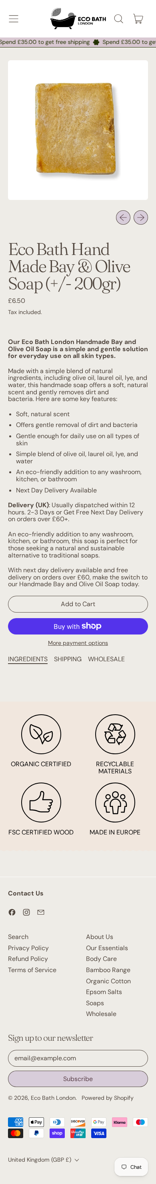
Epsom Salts (104, 992)
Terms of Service (32, 970)
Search (18, 937)
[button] (118, 18)
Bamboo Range (108, 970)
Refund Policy (28, 959)
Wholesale (101, 1014)
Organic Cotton (108, 981)
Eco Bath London (53, 1097)
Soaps (95, 1003)
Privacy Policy (28, 948)
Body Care (101, 959)
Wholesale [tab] (106, 659)
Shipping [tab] (68, 659)
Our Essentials (107, 948)
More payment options (78, 643)
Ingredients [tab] (28, 659)
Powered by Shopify (108, 1097)
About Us (99, 937)
